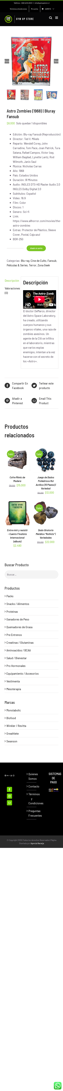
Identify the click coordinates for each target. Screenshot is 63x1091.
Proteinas (12, 611)
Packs (9, 596)
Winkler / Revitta (16, 725)
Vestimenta (13, 681)
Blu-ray (25, 260)
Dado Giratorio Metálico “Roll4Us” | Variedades (46, 533)
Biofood (11, 718)
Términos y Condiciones (31, 798)
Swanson (11, 741)
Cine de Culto (38, 260)
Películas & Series (17, 265)
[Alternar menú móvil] (56, 17)
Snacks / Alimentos (17, 604)
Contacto (31, 786)
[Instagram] (9, 796)
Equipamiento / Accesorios (22, 673)
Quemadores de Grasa (19, 627)
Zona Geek (44, 265)
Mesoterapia (13, 689)
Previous (7, 61)
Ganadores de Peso (17, 619)
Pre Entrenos (14, 635)
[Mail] (9, 802)
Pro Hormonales (16, 666)
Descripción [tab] (12, 280)
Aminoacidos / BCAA (18, 650)
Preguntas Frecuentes (31, 813)
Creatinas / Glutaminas (20, 642)
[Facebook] (9, 789)
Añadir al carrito (36, 248)
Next (56, 61)
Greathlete (12, 733)
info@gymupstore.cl (42, 3)
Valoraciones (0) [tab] (12, 290)
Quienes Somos (31, 776)
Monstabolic (13, 710)
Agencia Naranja (37, 843)
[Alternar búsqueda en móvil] (50, 17)
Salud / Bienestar (16, 658)
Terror (32, 265)
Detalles (18, 462)
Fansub (52, 260)
